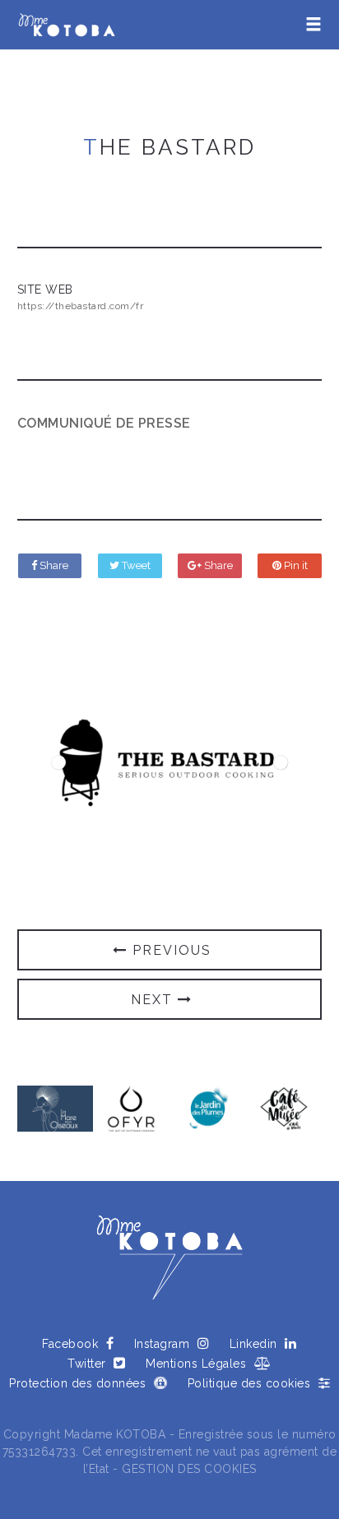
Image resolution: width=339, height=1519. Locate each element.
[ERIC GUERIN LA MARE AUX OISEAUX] (55, 1107)
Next (280, 762)
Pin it (294, 565)
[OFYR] (131, 1107)
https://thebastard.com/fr (80, 306)
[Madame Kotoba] (66, 24)
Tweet (135, 565)
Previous (58, 762)
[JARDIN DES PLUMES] (208, 1107)
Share (52, 565)
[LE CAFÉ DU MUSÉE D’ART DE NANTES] (284, 1107)
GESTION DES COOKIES (189, 1468)
